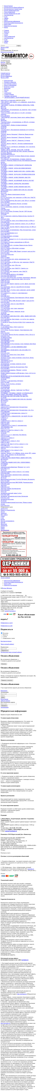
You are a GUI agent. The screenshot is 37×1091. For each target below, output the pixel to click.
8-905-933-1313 (5, 405)
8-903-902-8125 (5, 439)
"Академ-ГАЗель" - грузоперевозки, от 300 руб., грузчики (18, 122)
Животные (7, 88)
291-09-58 (3, 501)
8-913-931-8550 (5, 103)
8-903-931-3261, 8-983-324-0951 (5, 423)
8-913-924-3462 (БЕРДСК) (8, 276)
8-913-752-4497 (5, 382)
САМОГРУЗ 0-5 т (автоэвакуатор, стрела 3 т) (14, 413)
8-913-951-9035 (5, 408)
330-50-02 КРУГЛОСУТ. (8, 154)
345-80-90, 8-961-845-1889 (5, 313)
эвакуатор (4, 485)
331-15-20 (3, 193)
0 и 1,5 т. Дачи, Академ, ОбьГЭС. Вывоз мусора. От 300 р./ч (18, 226)
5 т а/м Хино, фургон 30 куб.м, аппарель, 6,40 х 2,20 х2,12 (18, 334)
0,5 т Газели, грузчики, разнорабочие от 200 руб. (15, 242)
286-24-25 (3, 285)
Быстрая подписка (6, 641)
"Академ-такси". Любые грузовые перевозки (14, 125)
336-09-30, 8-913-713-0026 (5, 256)
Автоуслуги (4, 508)
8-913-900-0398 (5, 237)
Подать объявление (9, 10)
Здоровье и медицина (10, 96)
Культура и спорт (9, 86)
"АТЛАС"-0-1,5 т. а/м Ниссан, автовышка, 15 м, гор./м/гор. (18, 146)
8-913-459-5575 (5, 123)
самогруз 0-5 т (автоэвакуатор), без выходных (14, 407)
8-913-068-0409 (5, 411)
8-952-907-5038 (5, 288)
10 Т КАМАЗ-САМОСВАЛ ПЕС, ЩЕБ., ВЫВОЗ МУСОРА (18, 316)
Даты (5, 91)
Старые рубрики (9, 94)
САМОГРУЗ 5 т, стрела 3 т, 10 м (10, 441)
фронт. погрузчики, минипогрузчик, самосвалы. (15, 474)
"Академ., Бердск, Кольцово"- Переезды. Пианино (15, 137)
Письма (6, 90)
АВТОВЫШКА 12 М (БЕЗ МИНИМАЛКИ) (14, 347)
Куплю (3, 519)
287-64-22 (3, 163)
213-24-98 (3, 214)
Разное (3, 527)
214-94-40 (3, 374)
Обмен (3, 528)
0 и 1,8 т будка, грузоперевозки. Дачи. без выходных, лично (18, 230)
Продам (3, 522)
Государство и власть (10, 83)
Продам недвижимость (7, 521)
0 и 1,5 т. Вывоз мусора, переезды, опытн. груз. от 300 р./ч (18, 223)
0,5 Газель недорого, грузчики (9, 236)
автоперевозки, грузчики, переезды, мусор (13, 364)
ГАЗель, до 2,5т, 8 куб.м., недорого (11, 384)
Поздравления (5, 530)
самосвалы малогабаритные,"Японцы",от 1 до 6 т (15, 467)
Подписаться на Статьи (11, 9)
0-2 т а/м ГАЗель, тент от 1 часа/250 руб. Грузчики (15, 287)
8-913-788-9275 (5, 451)
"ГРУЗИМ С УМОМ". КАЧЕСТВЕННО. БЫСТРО (16, 177)
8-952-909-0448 (5, 270)
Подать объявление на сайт (12, 13)
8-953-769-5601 (5, 243)
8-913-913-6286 (5, 436)
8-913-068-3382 (5, 339)
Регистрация (4, 699)
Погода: (3, 62)
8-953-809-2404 (5, 222)
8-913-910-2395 (5, 371)
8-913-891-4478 (5, 273)
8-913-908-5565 (5, 240)
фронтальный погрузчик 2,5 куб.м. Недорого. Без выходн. (18, 479)
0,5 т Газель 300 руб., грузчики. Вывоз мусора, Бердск (16, 245)
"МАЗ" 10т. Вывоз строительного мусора (13, 194)
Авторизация (4, 707)
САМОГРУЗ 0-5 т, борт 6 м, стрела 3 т (12, 421)
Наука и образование (10, 85)
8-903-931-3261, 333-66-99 (5, 432)
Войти (6, 27)
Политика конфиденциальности (13, 23)
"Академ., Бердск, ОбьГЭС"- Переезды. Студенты (15, 140)
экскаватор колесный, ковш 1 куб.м (11, 493)
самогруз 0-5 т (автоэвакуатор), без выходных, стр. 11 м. (17, 410)
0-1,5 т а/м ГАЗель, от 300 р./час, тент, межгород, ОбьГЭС (18, 262)
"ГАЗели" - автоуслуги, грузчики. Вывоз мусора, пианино (18, 156)
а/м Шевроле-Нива (6, 337)
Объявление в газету (7, 623)
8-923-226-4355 (5, 310)
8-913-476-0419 (5, 111)
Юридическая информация (12, 21)
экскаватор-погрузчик (7, 499)
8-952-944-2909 (5, 473)
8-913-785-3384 (5, 148)
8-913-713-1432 (5, 266)
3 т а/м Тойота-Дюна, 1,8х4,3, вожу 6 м (12, 327)
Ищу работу (4, 514)
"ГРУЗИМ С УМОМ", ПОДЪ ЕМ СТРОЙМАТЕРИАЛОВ (18, 174)
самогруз (3, 404)
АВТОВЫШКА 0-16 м (7, 340)
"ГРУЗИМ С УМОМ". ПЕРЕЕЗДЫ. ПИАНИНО (15, 183)
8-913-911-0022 (5, 253)
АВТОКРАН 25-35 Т (7, 360)
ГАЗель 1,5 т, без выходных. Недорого (12, 380)
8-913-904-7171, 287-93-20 (5, 469)
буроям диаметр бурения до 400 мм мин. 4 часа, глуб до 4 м (18, 373)
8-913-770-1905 (5, 250)
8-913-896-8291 (5, 365)
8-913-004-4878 (5, 385)
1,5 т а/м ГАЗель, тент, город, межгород (12, 308)
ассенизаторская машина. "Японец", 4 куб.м (14, 370)
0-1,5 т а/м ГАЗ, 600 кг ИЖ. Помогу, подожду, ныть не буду (18, 251)
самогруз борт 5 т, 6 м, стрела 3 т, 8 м (11, 450)
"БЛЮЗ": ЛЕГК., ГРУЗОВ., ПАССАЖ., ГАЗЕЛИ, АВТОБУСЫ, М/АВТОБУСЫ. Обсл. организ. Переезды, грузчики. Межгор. (17, 151)
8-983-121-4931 (5, 442)
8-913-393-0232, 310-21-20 (5, 490)
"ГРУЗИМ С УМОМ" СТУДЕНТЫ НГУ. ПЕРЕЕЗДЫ (16, 165)
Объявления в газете (9, 638)
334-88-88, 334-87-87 (4, 127)
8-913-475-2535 (5, 325)
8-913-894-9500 (5, 209)
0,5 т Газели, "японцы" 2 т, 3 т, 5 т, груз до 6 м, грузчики (17, 239)
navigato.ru (31, 869)
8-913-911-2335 (5, 498)
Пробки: (3, 64)
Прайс (6, 19)
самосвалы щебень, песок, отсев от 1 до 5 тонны (15, 471)
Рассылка (5, 633)
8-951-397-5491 (5, 388)
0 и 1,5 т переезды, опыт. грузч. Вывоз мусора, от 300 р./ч (18, 220)
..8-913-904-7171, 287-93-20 (6, 477)
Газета (17, 10)
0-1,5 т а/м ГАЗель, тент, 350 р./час (11, 265)
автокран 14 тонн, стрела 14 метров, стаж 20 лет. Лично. (17, 357)
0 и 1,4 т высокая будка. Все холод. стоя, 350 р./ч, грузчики (18, 200)
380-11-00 (3, 108)
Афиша (6, 18)
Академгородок (8, 15)
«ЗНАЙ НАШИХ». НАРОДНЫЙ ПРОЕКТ (17, 97)
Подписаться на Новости (11, 7)
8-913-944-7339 (5, 157)
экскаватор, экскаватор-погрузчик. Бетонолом (14, 496)
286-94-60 (3, 120)
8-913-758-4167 (5, 199)
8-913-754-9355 (5, 333)
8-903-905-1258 (5, 484)
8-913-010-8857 (5, 231)
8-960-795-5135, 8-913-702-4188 (5, 281)
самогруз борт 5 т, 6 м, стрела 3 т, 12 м (12, 447)
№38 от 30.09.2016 (8, 100)
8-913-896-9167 (5, 320)
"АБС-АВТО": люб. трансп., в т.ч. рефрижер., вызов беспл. (18, 102)
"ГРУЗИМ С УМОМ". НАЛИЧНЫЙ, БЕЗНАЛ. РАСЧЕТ (17, 180)
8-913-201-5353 (5, 353)
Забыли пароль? (5, 700)
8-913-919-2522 (5, 505)
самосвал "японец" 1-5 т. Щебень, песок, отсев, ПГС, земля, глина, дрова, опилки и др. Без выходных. (18, 453)
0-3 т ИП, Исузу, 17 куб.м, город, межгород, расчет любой (18, 290)
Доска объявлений (9, 12)
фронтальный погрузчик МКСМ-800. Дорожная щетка (17, 482)
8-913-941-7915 (5, 291)
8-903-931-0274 (5, 362)
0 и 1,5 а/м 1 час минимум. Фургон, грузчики (14, 203)
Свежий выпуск (5, 73)
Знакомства (4, 525)
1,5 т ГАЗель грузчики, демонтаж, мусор (12, 311)
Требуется (3, 513)
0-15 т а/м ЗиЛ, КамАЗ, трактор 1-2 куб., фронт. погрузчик (18, 283)
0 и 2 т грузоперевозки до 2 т (9, 233)
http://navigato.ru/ (22, 994)
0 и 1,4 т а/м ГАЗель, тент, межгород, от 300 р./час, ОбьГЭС (18, 197)
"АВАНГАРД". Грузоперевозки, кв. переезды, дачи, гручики (18, 109)
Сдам (2, 518)
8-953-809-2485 (5, 356)
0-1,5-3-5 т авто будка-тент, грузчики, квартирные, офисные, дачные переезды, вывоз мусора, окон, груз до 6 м (18, 278)
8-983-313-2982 (5, 205)
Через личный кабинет (7, 644)
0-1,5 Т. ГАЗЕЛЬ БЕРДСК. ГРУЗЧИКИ (12, 274)
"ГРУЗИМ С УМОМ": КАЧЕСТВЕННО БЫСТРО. (16, 186)
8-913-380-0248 (5, 391)
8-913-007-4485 (5, 494)
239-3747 (3, 448)
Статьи (20, 9)
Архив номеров (5, 74)
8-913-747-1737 (5, 345)
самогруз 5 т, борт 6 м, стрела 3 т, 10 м (12, 430)
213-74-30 (3, 348)
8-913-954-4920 (5, 299)
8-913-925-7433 (5, 336)
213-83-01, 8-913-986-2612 (5, 295)
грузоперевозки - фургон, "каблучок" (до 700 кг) (15, 390)
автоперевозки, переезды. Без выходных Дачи (14, 367)
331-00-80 (3, 166)
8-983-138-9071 (5, 228)
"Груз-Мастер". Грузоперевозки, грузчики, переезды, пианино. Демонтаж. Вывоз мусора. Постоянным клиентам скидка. (18, 160)
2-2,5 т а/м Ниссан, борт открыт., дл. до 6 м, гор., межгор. (17, 319)
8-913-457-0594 (5, 219)
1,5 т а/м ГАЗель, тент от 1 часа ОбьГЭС (12, 303)
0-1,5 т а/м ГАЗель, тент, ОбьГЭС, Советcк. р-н (14, 268)
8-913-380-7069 (5, 342)
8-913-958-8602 (5, 246)
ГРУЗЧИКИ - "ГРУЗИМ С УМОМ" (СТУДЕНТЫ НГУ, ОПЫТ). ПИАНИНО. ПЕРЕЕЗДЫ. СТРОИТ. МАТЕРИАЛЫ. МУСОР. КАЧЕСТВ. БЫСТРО (17, 394)
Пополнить (4, 690)
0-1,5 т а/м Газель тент (7, 254)
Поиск (6, 6)
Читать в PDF (5, 47)
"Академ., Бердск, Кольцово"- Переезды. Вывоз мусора (17, 134)
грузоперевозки (5, 387)
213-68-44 (3, 419)
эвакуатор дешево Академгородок (11, 488)
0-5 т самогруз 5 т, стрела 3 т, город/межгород (14, 293)
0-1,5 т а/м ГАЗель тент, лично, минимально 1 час (15, 259)
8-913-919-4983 (5, 328)
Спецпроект (7, 93)
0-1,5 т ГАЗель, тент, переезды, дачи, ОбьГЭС (14, 271)
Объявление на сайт (6, 625)
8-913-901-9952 (5, 317)
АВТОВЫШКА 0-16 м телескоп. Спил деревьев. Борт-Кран (18, 343)
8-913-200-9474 (5, 116)
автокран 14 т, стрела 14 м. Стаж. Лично (12, 354)
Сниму (3, 516)
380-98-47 (3, 136)
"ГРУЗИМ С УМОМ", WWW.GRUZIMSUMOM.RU (16, 168)
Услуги (3, 511)
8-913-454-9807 (5, 225)
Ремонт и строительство (8, 510)
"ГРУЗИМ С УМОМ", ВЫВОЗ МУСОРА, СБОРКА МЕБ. (18, 171)
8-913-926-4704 (5, 260)
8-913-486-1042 (5, 263)
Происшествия (8, 80)
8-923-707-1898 (5, 456)
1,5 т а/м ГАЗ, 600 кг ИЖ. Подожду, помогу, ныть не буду (17, 300)
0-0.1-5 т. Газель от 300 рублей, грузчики (13, 248)
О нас (5, 16)
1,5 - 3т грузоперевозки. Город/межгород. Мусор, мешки (17, 297)
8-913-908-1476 (5, 445)
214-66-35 (3, 196)
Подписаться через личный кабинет (11, 652)
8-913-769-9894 (5, 202)
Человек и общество (10, 82)
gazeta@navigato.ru (10, 611)
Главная (10, 6)
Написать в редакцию (10, 26)
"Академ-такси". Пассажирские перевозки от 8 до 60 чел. (17, 129)
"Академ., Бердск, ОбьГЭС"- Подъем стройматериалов (17, 143)
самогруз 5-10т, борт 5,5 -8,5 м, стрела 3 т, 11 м (14, 444)
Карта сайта (7, 24)
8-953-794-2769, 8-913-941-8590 (5, 306)
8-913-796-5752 (5, 234)
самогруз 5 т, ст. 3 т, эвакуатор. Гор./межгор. (14, 434)
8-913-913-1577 (5, 359)
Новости (21, 7)
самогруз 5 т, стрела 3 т (7, 437)
